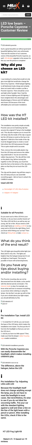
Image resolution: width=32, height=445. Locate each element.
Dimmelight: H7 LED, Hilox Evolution (16, 189)
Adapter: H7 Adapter (11, 193)
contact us (25, 233)
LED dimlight (8, 58)
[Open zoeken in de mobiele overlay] (16, 15)
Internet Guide (6, 286)
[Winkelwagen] (28, 6)
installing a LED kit (20, 226)
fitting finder (12, 233)
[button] (4, 6)
